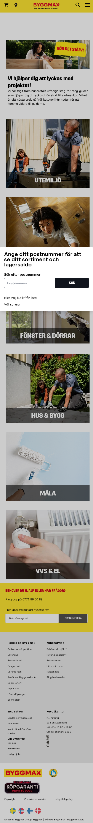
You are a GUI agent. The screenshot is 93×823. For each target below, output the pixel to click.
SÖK (72, 283)
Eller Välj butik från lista (20, 298)
